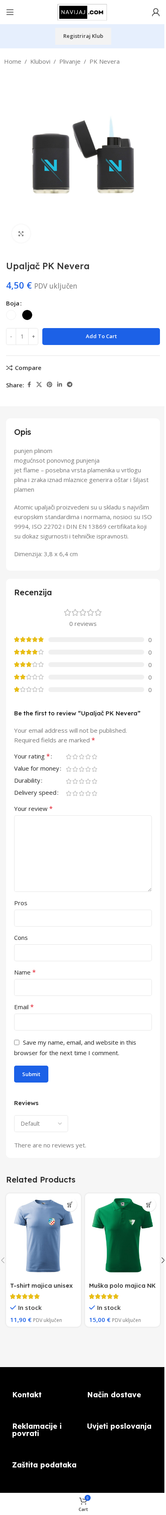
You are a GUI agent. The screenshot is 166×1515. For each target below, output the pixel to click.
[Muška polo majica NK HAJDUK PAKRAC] (122, 1235)
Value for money (36, 768)
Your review (33, 808)
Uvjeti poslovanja (119, 1426)
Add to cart (101, 336)
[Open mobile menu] (10, 12)
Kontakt (27, 1394)
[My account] (156, 12)
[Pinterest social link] (49, 384)
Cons (21, 937)
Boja (12, 303)
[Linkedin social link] (59, 384)
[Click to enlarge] (21, 233)
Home (12, 61)
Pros (20, 903)
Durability (27, 780)
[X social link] (39, 384)
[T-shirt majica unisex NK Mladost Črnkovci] (43, 1235)
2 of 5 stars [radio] (75, 757)
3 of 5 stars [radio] (81, 757)
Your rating (32, 757)
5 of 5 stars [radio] (94, 757)
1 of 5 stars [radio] (68, 757)
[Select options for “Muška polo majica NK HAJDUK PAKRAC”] (149, 1204)
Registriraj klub (83, 35)
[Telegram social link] (69, 384)
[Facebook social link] (29, 384)
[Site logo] (83, 11)
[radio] (11, 315)
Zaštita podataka (44, 1464)
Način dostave (114, 1394)
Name (25, 972)
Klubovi (40, 61)
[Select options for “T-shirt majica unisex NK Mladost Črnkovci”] (70, 1204)
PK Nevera (104, 61)
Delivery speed (35, 793)
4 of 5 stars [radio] (88, 757)
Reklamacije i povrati (37, 1429)
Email (24, 1006)
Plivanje (70, 61)
